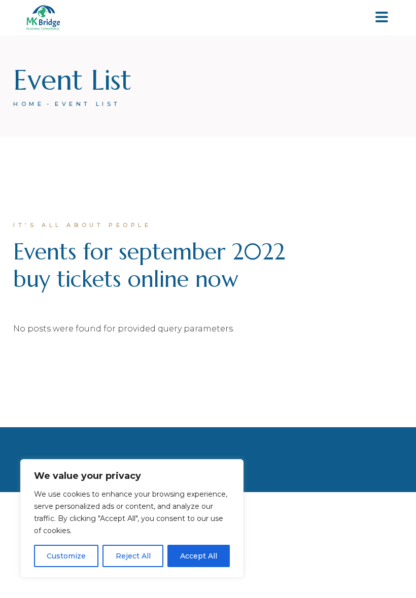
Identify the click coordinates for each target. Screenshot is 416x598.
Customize (66, 555)
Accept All (198, 555)
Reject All (133, 555)
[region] (132, 518)
